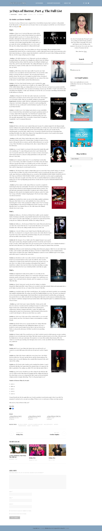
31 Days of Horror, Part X (16, 416)
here (85, 51)
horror (56, 424)
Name (10, 491)
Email (10, 497)
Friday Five (32, 458)
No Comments (40, 14)
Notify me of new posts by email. (19, 513)
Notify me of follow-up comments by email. (21, 510)
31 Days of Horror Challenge (36, 424)
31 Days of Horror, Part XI (34, 416)
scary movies (35, 425)
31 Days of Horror (23, 424)
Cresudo (42, 528)
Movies (20, 14)
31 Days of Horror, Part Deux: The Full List (17, 456)
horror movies (22, 425)
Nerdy (25, 14)
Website (11, 504)
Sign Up (74, 94)
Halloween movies (48, 424)
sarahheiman (14, 14)
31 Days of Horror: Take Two (54, 416)
